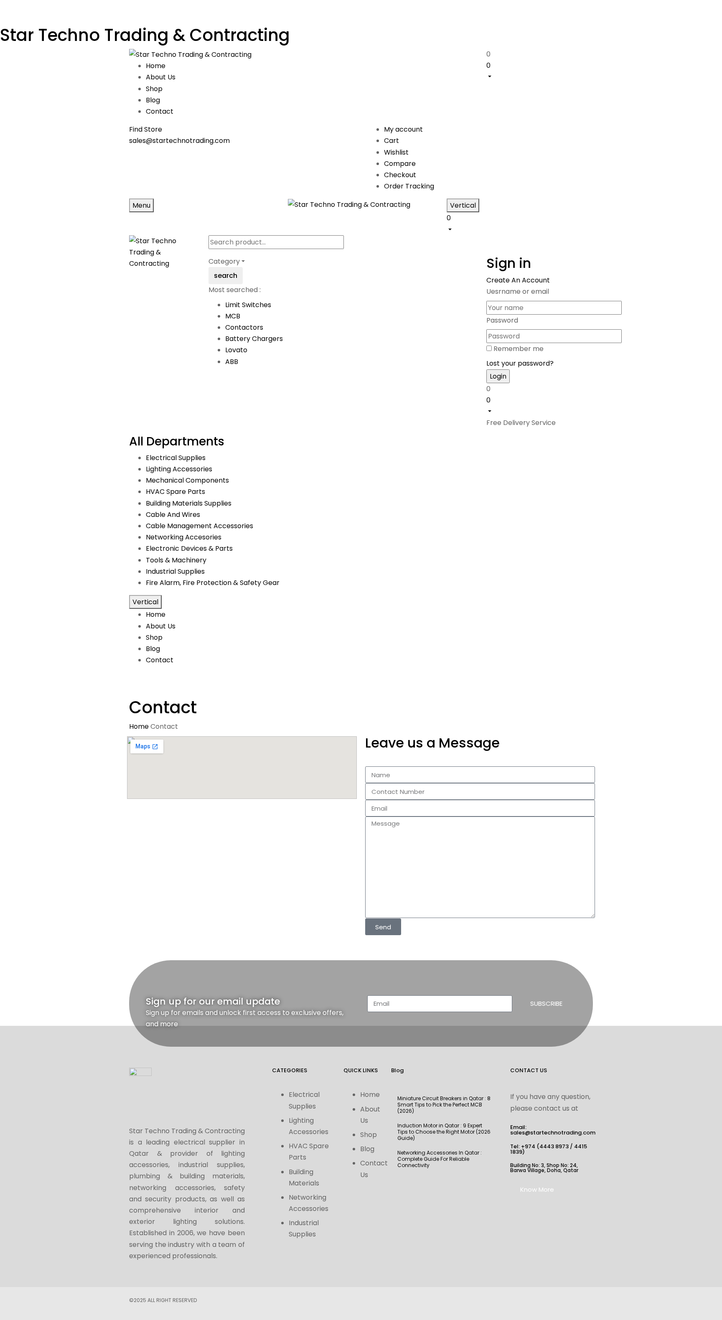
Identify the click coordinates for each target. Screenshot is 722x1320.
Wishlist (396, 152)
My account (403, 129)
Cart (391, 140)
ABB (231, 361)
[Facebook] (311, 1302)
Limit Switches (248, 305)
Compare (400, 163)
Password (502, 320)
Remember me (518, 349)
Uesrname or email (517, 291)
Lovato (236, 350)
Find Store (145, 129)
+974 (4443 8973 (545, 1146)
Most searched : (234, 290)
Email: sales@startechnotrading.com (552, 1130)
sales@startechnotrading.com (179, 140)
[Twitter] (336, 1302)
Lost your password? (520, 363)
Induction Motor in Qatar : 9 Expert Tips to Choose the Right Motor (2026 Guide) (444, 1132)
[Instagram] (385, 1302)
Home (139, 726)
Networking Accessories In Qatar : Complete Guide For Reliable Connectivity (439, 1159)
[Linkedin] (410, 1302)
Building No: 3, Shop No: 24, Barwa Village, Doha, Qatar (544, 1168)
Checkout (400, 175)
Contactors (244, 327)
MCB (232, 316)
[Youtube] (361, 1302)
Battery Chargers (254, 338)
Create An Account (518, 280)
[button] (539, 70)
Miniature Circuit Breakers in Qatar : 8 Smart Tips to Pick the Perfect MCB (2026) (444, 1104)
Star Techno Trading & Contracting (145, 35)
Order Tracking (409, 186)
